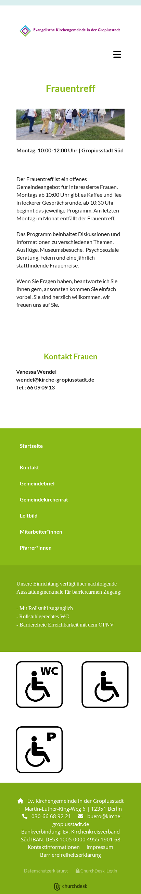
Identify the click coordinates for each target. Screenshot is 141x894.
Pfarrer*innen (36, 548)
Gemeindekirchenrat (44, 499)
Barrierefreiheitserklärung (70, 854)
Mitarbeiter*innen (41, 531)
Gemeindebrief (37, 483)
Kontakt (29, 467)
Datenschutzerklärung (46, 871)
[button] (70, 54)
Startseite (31, 446)
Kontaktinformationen (54, 846)
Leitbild (29, 515)
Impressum (100, 846)
